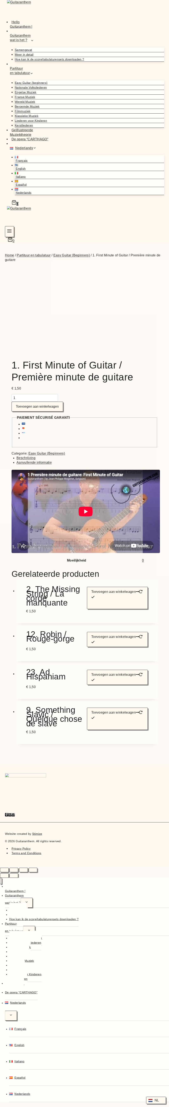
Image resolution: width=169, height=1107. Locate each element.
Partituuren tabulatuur (14, 927)
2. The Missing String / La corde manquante (53, 596)
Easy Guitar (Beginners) (46, 453)
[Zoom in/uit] (4, 870)
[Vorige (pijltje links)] (4, 875)
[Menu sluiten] (1, 881)
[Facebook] (6, 814)
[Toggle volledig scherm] (13, 870)
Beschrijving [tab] (25, 458)
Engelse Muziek (25, 92)
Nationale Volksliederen (31, 87)
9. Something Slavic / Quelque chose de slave (54, 717)
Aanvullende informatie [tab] (34, 462)
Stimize (37, 833)
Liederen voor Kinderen (31, 120)
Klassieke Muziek (26, 115)
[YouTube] (10, 814)
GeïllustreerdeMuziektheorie (21, 132)
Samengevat (23, 49)
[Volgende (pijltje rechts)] (13, 875)
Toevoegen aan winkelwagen (37, 406)
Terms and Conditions (26, 853)
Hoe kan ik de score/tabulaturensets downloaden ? (49, 59)
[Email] (13, 814)
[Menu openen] (9, 231)
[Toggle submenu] (27, 903)
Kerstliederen (24, 125)
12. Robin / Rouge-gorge (50, 637)
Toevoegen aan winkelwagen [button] (113, 591)
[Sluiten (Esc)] (33, 870)
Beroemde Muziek (27, 106)
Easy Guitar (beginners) (31, 82)
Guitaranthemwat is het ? (14, 899)
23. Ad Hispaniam (46, 675)
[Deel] (23, 870)
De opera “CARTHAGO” (30, 139)
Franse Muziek (25, 97)
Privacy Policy (21, 848)
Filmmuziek (22, 111)
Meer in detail (24, 54)
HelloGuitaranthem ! (21, 24)
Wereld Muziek (25, 101)
